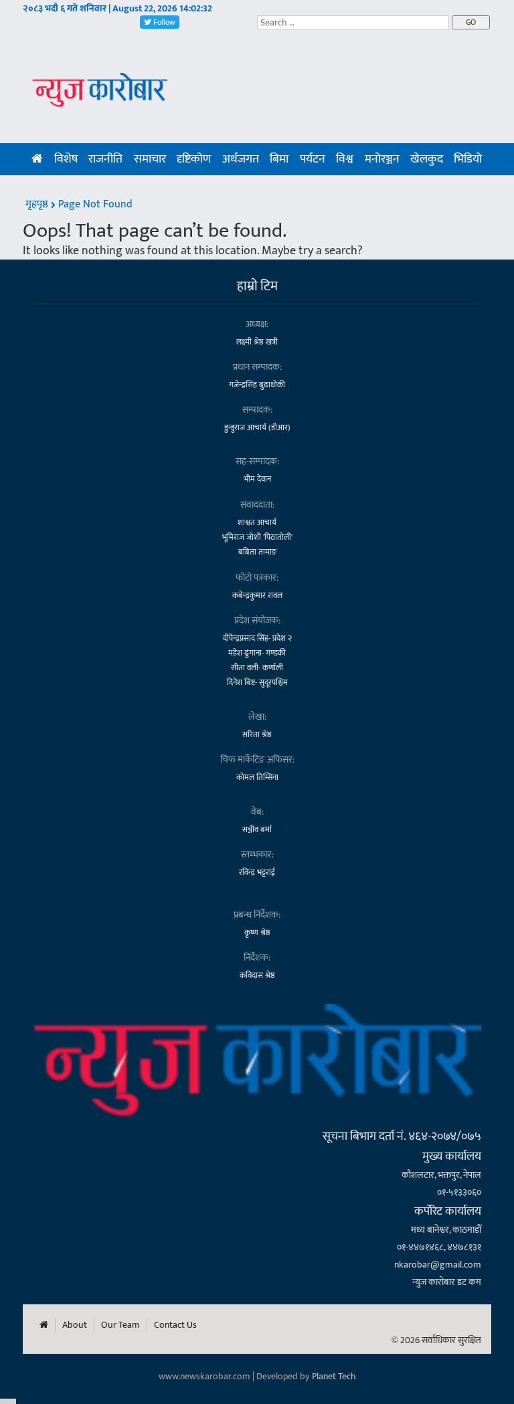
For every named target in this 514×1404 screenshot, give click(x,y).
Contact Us (175, 1325)
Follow (163, 22)
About (74, 1325)
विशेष (66, 159)
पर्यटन (312, 159)
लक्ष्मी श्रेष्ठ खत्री (257, 341)
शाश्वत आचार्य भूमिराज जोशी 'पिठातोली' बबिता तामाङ (257, 537)
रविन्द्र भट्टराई (257, 872)
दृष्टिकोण (194, 159)
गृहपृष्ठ (38, 204)
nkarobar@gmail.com (437, 1264)
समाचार (150, 159)
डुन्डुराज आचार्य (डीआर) (257, 427)
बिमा (279, 159)
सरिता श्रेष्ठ (257, 734)
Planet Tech (334, 1376)
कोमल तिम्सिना (257, 777)
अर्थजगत (240, 159)
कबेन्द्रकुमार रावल (257, 595)
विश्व (344, 159)
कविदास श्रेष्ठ (257, 975)
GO (471, 22)
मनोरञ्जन (382, 159)
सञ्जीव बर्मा (257, 829)
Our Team (120, 1325)
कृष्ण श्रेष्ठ (257, 932)
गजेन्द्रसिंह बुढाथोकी (257, 384)
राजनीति (105, 159)
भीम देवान (257, 479)
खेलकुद (426, 159)
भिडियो (468, 159)
